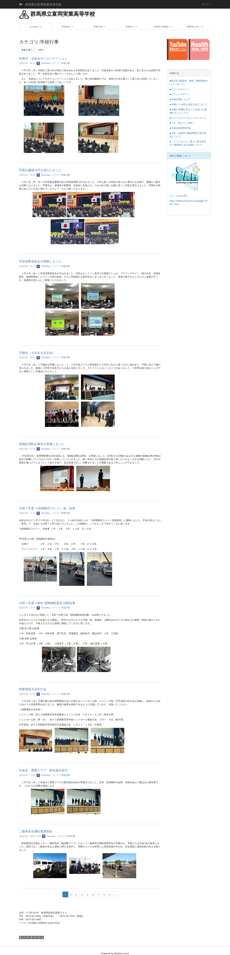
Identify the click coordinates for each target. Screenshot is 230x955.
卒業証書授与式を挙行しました (40, 170)
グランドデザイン (180, 94)
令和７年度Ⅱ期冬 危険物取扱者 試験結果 (47, 603)
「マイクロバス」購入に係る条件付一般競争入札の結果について (188, 143)
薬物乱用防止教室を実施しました (41, 443)
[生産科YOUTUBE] (177, 49)
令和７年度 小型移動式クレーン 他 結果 (47, 508)
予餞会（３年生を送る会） (37, 352)
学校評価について (181, 99)
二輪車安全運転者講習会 (35, 831)
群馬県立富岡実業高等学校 (43, 4)
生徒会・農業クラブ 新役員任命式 (43, 770)
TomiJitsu (45, 63)
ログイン (206, 4)
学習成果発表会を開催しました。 (41, 261)
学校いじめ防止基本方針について (189, 104)
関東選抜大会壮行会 (32, 689)
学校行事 (65, 63)
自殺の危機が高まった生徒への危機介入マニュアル (188, 111)
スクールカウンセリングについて (188, 117)
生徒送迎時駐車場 (181, 128)
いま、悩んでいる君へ (182, 122)
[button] (35, 26)
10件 (40, 49)
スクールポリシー (180, 89)
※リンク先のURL (178, 195)
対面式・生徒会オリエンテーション (43, 58)
